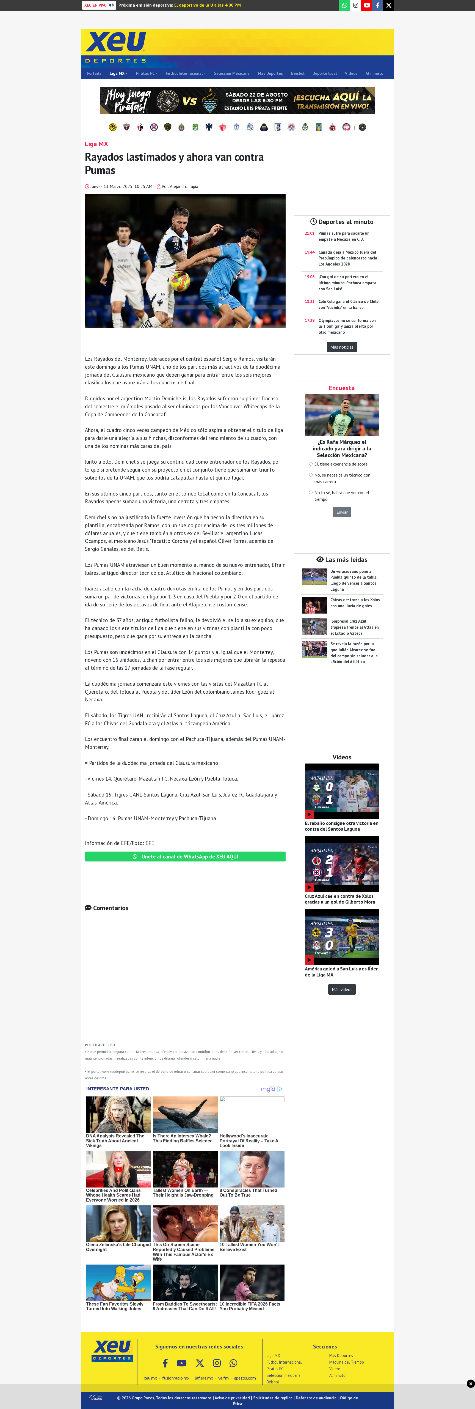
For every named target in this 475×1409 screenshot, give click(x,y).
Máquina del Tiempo (346, 1362)
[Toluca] (346, 127)
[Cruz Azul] (154, 127)
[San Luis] (291, 127)
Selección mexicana (283, 1375)
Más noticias (342, 347)
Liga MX (117, 73)
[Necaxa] (222, 127)
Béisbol (297, 73)
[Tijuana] (332, 127)
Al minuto (374, 73)
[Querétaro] (277, 127)
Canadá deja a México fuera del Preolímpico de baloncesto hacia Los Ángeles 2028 (348, 258)
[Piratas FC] (362, 127)
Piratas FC (145, 73)
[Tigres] (319, 127)
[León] (195, 127)
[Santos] (305, 127)
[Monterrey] (209, 127)
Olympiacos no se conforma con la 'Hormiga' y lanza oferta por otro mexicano (347, 326)
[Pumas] (264, 127)
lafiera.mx (204, 1378)
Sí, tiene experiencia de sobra (341, 464)
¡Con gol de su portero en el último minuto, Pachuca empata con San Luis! (347, 282)
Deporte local (325, 73)
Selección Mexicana (232, 73)
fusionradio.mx (175, 1378)
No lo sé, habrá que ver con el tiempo (341, 496)
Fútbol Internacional (184, 73)
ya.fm (223, 1378)
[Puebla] (250, 127)
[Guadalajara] (181, 127)
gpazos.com (245, 1378)
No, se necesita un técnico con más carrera (342, 478)
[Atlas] (140, 127)
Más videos (342, 989)
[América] (112, 127)
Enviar (342, 512)
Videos (351, 73)
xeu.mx (150, 1378)
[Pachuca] (236, 127)
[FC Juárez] (167, 127)
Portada (94, 73)
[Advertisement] (185, 981)
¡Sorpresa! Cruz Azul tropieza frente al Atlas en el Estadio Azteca (354, 627)
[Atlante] (126, 127)
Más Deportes (270, 73)
